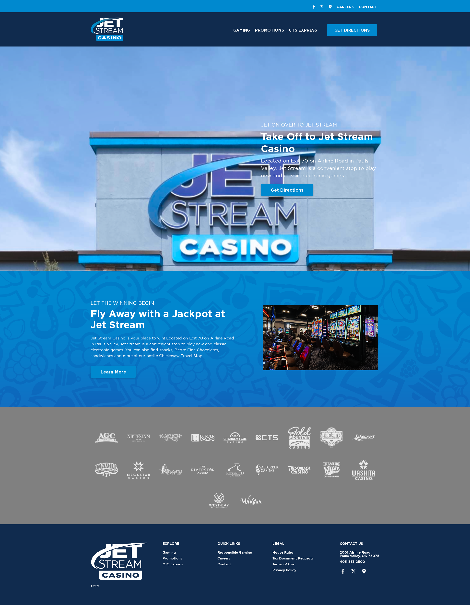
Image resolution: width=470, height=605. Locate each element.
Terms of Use (283, 564)
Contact (368, 7)
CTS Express (303, 30)
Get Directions (352, 30)
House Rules (283, 552)
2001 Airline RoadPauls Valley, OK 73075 (359, 554)
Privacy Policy (284, 570)
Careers (345, 7)
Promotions (269, 30)
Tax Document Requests (293, 558)
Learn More (113, 371)
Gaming (241, 30)
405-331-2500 (352, 561)
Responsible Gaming (234, 552)
